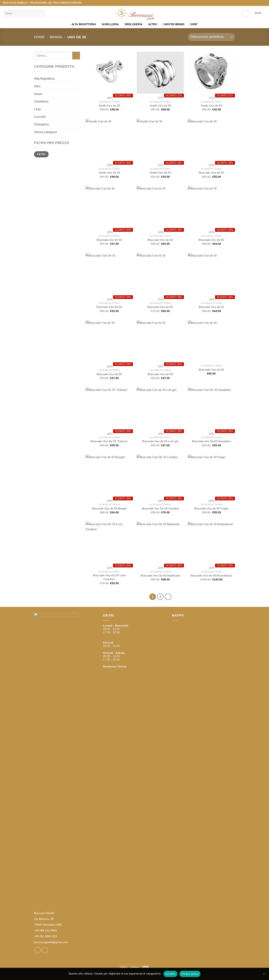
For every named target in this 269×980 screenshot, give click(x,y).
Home (39, 37)
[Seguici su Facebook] (260, 3)
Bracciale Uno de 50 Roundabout (211, 575)
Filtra (41, 154)
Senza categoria (45, 132)
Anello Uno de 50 (109, 105)
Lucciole (40, 116)
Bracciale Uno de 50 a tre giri (160, 441)
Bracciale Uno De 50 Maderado (160, 575)
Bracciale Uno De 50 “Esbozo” (109, 441)
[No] (264, 975)
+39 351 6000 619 (45, 936)
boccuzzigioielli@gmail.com (51, 942)
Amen (38, 94)
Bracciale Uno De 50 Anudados (211, 441)
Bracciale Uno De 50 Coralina (160, 508)
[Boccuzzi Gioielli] (134, 13)
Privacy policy (190, 973)
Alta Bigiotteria (83, 24)
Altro (152, 24)
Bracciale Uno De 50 (109, 306)
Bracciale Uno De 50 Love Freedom (109, 577)
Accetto (170, 973)
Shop (194, 24)
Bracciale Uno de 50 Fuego (211, 508)
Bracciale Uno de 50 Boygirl (109, 508)
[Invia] (41, 13)
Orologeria (134, 24)
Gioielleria (110, 24)
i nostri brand (173, 24)
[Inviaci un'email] (264, 3)
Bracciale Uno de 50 (211, 172)
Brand (56, 37)
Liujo (37, 109)
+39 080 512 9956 (45, 930)
